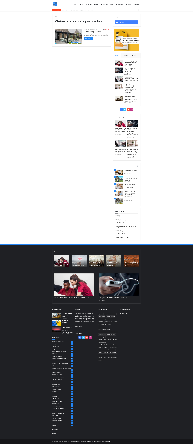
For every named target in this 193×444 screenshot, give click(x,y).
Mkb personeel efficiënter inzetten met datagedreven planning (77, 10)
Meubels (55, 396)
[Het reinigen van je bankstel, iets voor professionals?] (119, 186)
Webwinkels (120, 4)
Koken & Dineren (57, 418)
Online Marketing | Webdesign (60, 363)
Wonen (89, 4)
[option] (61, 261)
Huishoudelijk (56, 384)
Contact (54, 433)
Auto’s (96, 4)
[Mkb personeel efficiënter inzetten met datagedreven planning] (119, 79)
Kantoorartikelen (57, 406)
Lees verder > (88, 38)
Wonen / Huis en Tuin (58, 341)
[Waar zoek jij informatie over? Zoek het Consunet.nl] (54, 4)
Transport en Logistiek (58, 408)
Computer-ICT (56, 365)
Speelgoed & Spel (57, 401)
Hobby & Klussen (57, 389)
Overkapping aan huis (92, 32)
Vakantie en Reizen (57, 379)
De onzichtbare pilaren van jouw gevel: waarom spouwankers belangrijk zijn (131, 263)
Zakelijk (129, 4)
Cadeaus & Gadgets (58, 394)
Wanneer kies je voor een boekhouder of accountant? (130, 193)
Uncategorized (56, 423)
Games (55, 411)
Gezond (75, 4)
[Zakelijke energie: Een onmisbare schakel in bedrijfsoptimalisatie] (56, 329)
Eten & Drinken (56, 382)
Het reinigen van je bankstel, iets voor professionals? (129, 186)
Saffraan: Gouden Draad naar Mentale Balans (79, 264)
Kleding (55, 425)
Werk (112, 4)
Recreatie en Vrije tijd (58, 377)
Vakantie (104, 4)
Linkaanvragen (56, 436)
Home (57, 16)
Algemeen (55, 349)
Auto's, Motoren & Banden (59, 358)
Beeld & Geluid (56, 415)
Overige (55, 391)
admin (86, 29)
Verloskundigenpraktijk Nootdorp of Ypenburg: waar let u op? (131, 62)
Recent (117, 55)
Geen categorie (57, 372)
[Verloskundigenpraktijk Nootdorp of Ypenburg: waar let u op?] (119, 63)
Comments (135, 55)
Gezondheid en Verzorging (59, 351)
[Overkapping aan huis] (119, 201)
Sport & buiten (56, 386)
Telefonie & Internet (58, 398)
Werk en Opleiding (57, 356)
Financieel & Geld (57, 374)
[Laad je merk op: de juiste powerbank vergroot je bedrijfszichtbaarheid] (119, 70)
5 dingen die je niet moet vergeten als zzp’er (67, 315)
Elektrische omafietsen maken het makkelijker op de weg (130, 178)
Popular (126, 55)
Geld (82, 4)
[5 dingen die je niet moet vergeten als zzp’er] (56, 315)
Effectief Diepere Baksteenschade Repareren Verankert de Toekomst (113, 263)
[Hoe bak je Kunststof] (56, 323)
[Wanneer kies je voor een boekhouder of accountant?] (119, 193)
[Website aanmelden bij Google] (119, 172)
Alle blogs (137, 4)
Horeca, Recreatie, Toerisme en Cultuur (63, 368)
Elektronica (56, 403)
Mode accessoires (57, 420)
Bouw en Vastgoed (57, 361)
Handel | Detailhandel (58, 413)
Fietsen (55, 353)
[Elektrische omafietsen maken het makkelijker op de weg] (119, 179)
